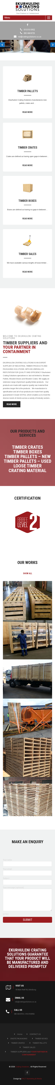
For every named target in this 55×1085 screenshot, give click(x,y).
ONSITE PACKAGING (18, 1038)
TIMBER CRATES (27, 147)
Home (19, 1034)
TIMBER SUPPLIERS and (29, 1053)
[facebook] (27, 24)
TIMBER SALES (27, 254)
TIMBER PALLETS (27, 91)
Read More (27, 112)
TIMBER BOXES (27, 200)
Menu (7, 17)
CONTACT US (35, 1034)
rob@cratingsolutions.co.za (29, 37)
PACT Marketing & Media (32, 1079)
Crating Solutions (22, 1067)
